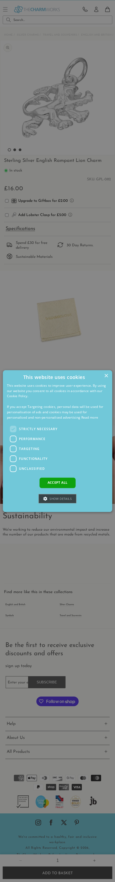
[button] (57, 498)
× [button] (106, 376)
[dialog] (57, 441)
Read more (89, 417)
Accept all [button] (58, 483)
